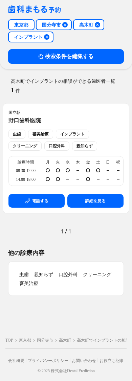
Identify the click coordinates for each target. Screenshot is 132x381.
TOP (9, 340)
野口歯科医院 (24, 120)
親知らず (43, 274)
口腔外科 (68, 274)
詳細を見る (95, 200)
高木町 (65, 340)
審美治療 (28, 283)
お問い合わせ (84, 360)
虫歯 (24, 274)
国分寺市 (45, 340)
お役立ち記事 (112, 360)
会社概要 (16, 360)
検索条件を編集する (69, 56)
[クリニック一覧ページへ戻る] (34, 9)
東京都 (25, 340)
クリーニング (97, 274)
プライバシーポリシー (48, 360)
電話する (40, 200)
